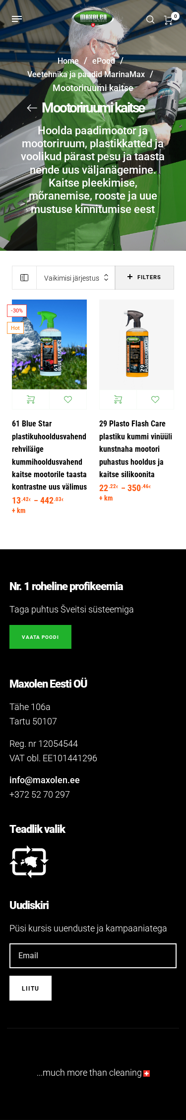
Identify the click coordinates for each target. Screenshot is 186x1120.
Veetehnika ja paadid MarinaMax (86, 74)
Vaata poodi (40, 637)
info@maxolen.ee (44, 780)
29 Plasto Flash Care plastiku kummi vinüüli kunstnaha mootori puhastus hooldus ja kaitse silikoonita (135, 449)
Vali (31, 399)
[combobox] (76, 278)
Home (68, 61)
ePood (103, 61)
